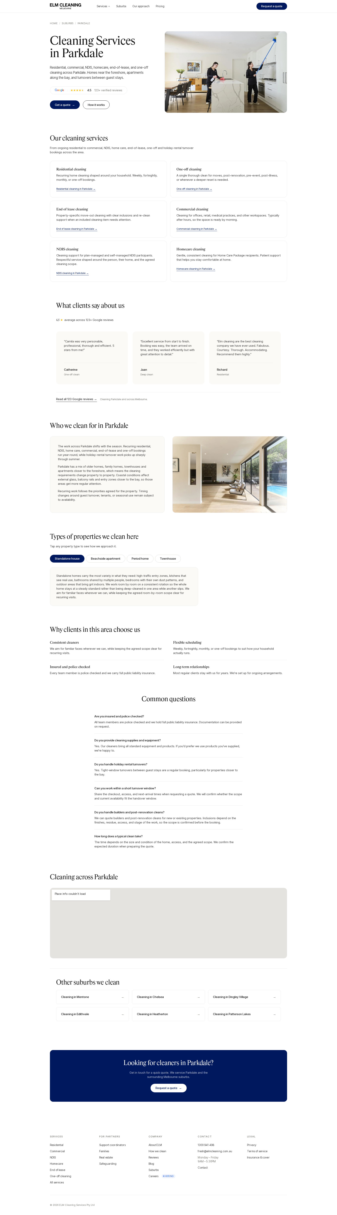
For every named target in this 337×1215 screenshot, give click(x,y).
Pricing (160, 6)
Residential (57, 1145)
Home (54, 23)
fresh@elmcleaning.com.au (215, 1151)
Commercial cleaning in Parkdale (196, 228)
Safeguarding (108, 1163)
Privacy (251, 1145)
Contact (203, 1167)
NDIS (53, 1157)
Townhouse (168, 558)
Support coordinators (112, 1145)
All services (57, 1182)
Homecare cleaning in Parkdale (195, 268)
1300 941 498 (206, 1145)
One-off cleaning (60, 1176)
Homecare (56, 1163)
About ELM (155, 1145)
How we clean (157, 1151)
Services (103, 6)
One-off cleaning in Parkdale (194, 188)
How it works (96, 105)
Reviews (154, 1157)
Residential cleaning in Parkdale (76, 188)
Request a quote (271, 6)
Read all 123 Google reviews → (76, 399)
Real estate (106, 1157)
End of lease (57, 1170)
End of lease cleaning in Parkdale (76, 228)
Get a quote (65, 105)
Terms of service (257, 1151)
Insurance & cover (258, 1157)
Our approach (141, 6)
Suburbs (121, 6)
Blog (151, 1163)
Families (104, 1151)
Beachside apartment (105, 558)
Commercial (57, 1151)
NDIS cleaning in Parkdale (72, 273)
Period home (140, 558)
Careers (161, 1176)
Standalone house (67, 558)
